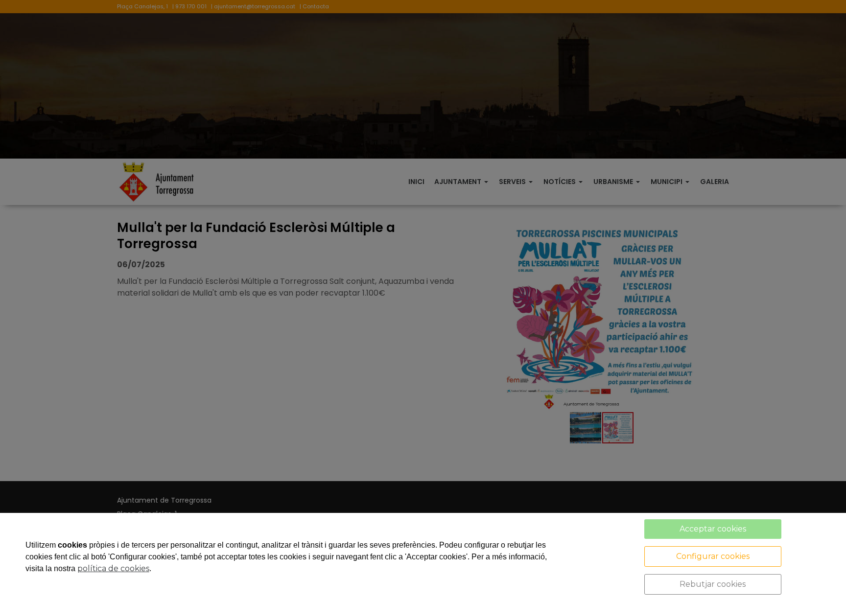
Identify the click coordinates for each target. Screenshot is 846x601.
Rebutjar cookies (713, 584)
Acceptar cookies (713, 528)
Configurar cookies (713, 556)
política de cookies (113, 568)
